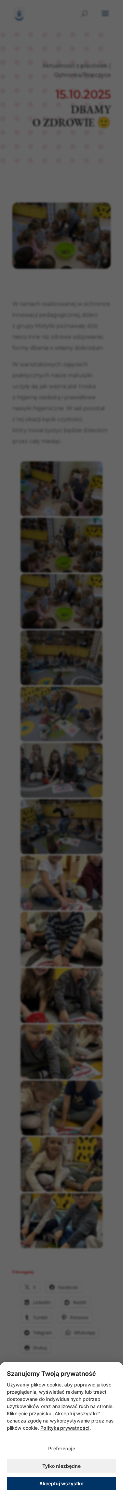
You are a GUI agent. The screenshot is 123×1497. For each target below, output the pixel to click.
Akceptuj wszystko (61, 1483)
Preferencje (61, 1448)
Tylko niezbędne (61, 1466)
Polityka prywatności (65, 1428)
